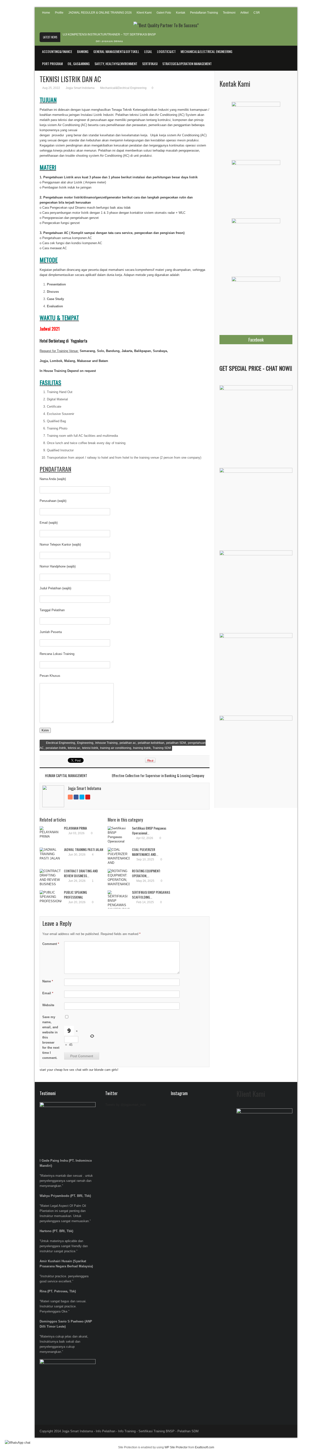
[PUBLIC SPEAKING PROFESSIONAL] (50, 899)
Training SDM (162, 748)
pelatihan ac (128, 743)
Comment (50, 944)
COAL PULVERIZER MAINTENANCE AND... (145, 852)
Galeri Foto (164, 12)
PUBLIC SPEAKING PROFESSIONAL (75, 895)
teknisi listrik (90, 748)
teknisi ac (74, 748)
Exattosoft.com (204, 1447)
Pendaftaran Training (204, 12)
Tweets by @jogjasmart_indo (125, 1105)
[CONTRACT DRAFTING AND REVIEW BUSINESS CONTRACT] (50, 878)
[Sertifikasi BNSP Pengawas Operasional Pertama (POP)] (119, 835)
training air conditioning (115, 748)
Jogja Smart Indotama (80, 88)
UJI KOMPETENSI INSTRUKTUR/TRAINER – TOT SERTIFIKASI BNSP (109, 34)
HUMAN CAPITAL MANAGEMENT (66, 775)
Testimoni (229, 12)
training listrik (142, 748)
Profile (59, 12)
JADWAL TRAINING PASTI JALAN (83, 849)
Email (47, 993)
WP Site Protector (176, 1447)
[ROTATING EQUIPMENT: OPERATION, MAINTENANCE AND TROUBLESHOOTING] (119, 878)
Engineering (85, 743)
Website (48, 1005)
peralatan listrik (56, 748)
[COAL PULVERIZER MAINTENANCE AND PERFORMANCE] (119, 857)
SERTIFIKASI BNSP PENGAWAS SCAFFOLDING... (151, 895)
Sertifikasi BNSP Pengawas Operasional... (149, 830)
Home (46, 12)
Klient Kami (144, 12)
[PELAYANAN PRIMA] (50, 835)
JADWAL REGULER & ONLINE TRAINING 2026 (100, 12)
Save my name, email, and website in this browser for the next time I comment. (50, 1037)
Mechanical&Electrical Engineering (123, 88)
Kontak (180, 12)
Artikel (244, 12)
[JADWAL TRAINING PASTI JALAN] (50, 857)
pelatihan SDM (176, 743)
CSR (256, 12)
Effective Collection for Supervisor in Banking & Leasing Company (158, 775)
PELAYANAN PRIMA (109, 41)
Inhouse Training (106, 743)
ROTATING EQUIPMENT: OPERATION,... (146, 873)
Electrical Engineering (60, 743)
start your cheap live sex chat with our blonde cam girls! (79, 1070)
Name (47, 981)
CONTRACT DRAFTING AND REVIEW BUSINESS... (81, 873)
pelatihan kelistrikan (151, 743)
